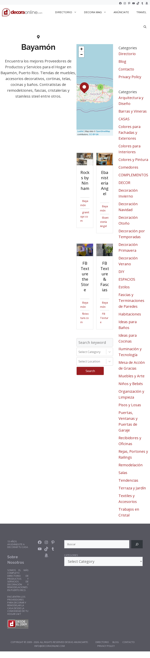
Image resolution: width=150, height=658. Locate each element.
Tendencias (128, 480)
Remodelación (131, 464)
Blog (122, 61)
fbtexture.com (84, 318)
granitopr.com (84, 216)
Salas (123, 472)
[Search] (137, 544)
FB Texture (104, 318)
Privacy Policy (130, 76)
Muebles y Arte (132, 375)
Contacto (126, 69)
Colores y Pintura (133, 159)
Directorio (127, 53)
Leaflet (80, 131)
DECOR (124, 182)
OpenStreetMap (103, 131)
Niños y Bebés (131, 383)
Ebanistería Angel (104, 222)
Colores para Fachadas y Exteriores (129, 132)
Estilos (124, 287)
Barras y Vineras (133, 111)
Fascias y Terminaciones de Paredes (131, 300)
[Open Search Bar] (145, 26)
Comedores (128, 167)
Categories (71, 555)
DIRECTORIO (63, 12)
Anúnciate (121, 12)
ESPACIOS (127, 279)
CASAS (124, 118)
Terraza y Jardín (132, 488)
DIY (121, 271)
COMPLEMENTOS (133, 174)
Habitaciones (130, 314)
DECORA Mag (93, 12)
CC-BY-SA (93, 134)
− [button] (81, 54)
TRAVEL (141, 12)
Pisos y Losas (130, 404)
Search (90, 371)
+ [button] (81, 49)
